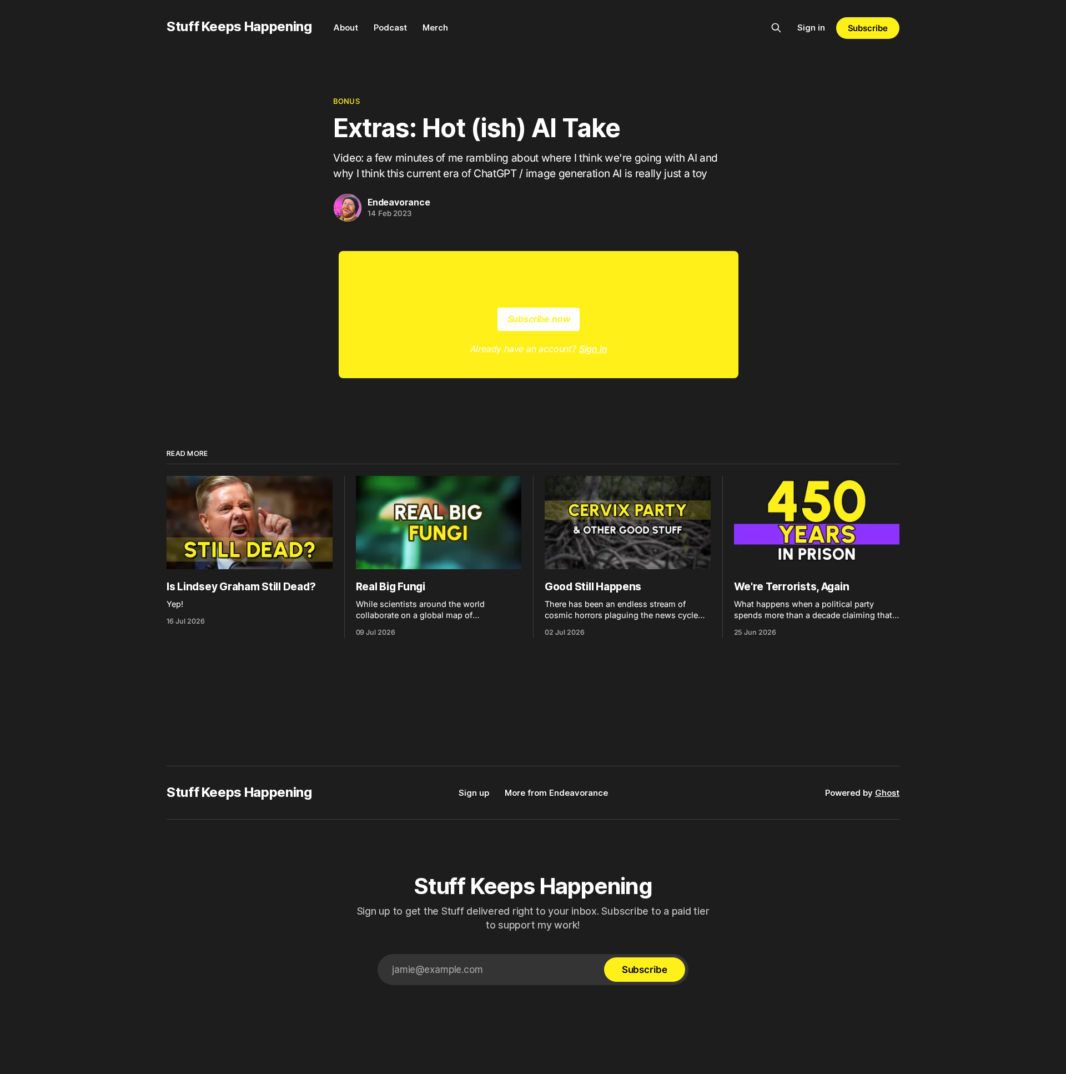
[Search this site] (776, 28)
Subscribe (868, 28)
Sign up (474, 792)
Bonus (346, 101)
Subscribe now (538, 318)
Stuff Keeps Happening (239, 26)
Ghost (887, 792)
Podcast (390, 27)
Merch (435, 27)
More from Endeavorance (556, 792)
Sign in (811, 27)
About (346, 27)
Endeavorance (399, 202)
